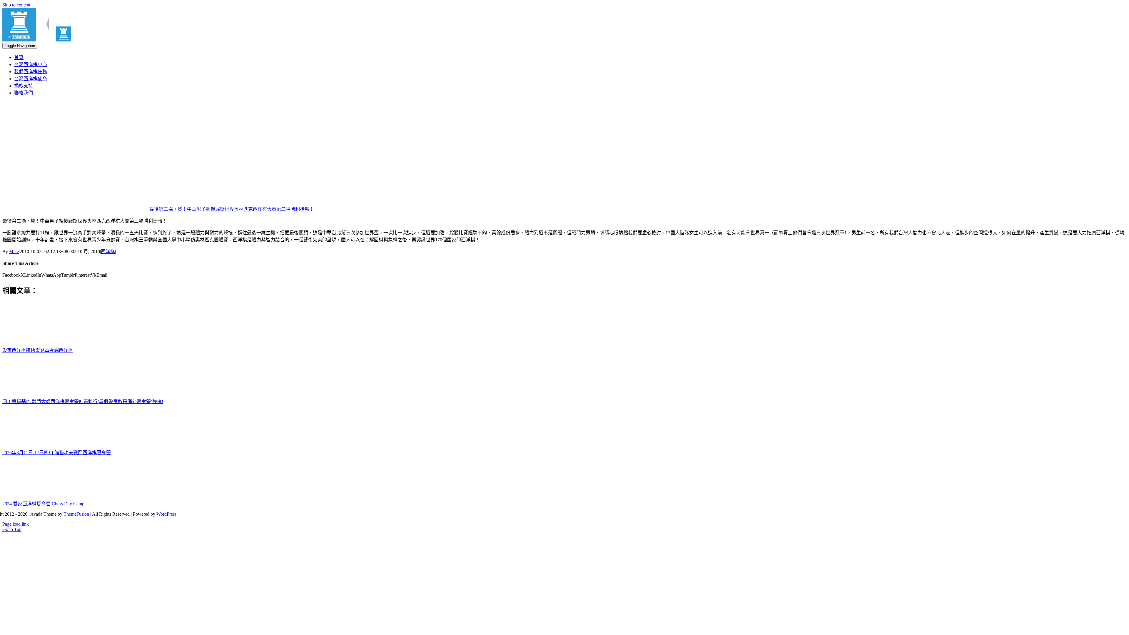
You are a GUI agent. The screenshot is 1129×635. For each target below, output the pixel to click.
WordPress (166, 514)
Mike (14, 251)
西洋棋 (108, 251)
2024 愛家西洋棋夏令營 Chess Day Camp (43, 503)
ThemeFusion (76, 514)
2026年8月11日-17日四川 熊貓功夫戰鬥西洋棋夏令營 (56, 452)
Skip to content (16, 4)
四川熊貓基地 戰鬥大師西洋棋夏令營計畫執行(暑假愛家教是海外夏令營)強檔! (82, 401)
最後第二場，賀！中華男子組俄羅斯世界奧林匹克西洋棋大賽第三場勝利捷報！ (231, 209)
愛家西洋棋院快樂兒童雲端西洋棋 (37, 350)
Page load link (15, 524)
